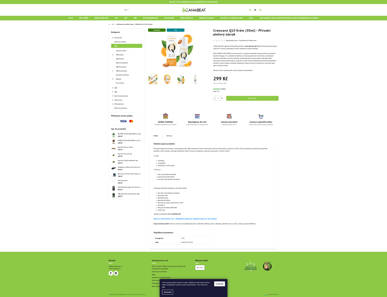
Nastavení (167, 292)
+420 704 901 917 (115, 269)
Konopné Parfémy (122, 75)
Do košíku (253, 98)
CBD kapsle (120, 59)
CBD (115, 46)
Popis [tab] (156, 136)
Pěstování (118, 38)
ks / (200, 268)
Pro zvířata (120, 83)
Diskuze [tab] (169, 136)
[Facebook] (111, 273)
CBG (115, 88)
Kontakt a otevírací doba (161, 277)
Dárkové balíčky (120, 42)
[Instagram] (116, 273)
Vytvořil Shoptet (272, 294)
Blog (153, 274)
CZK (125, 10)
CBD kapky (120, 55)
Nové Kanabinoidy (121, 96)
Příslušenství (119, 104)
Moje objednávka (158, 286)
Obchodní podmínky (159, 280)
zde (163, 287)
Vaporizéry (118, 100)
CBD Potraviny (121, 67)
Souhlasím (219, 284)
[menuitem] (70, 18)
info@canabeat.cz (115, 266)
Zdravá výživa (121, 51)
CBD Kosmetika (121, 71)
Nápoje (118, 79)
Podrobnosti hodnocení (247, 40)
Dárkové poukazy (120, 108)
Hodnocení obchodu (159, 272)
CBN (115, 92)
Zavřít (224, 105)
